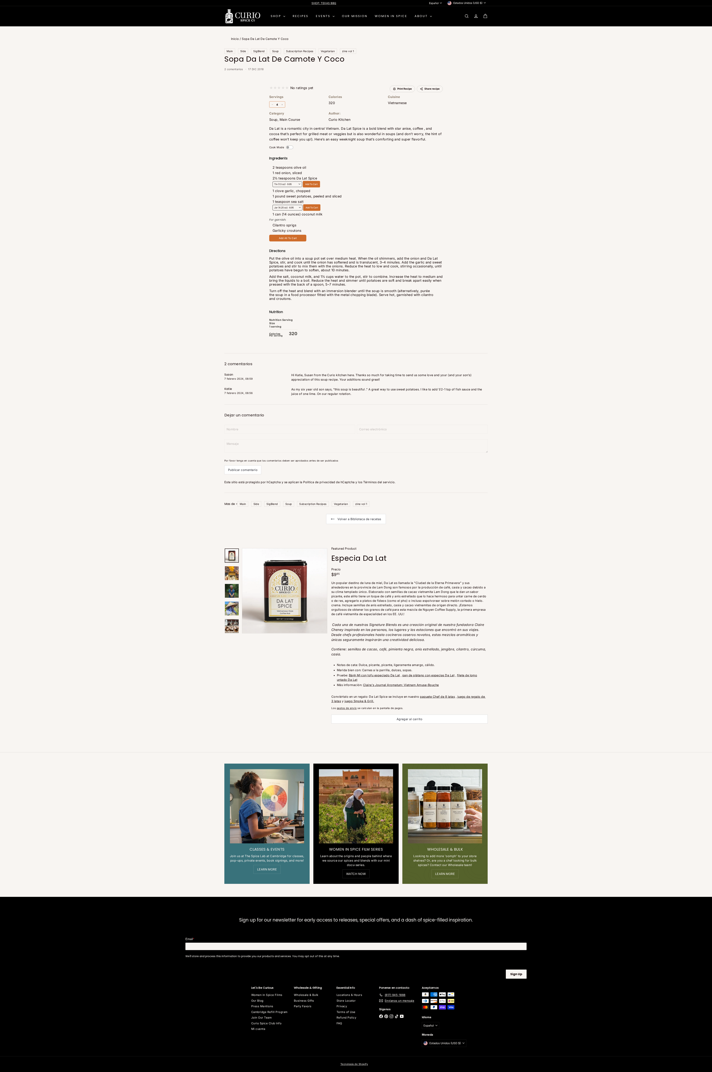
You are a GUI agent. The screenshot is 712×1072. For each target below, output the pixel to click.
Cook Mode (276, 147)
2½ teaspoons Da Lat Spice (295, 178)
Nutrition (276, 312)
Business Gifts (304, 1000)
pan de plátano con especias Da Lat (428, 675)
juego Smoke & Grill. (359, 701)
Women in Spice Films (266, 995)
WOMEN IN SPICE (391, 16)
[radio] (271, 88)
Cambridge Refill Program (269, 1012)
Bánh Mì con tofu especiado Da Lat (374, 675)
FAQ (339, 1023)
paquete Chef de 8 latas (437, 696)
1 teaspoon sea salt (288, 202)
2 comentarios (234, 69)
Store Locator (346, 1000)
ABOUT (422, 16)
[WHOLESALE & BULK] (445, 806)
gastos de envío (347, 708)
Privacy (342, 1006)
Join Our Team (261, 1017)
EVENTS (324, 16)
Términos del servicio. (379, 482)
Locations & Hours (349, 995)
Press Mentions (262, 1006)
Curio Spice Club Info (266, 1023)
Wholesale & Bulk (306, 995)
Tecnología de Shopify (354, 1064)
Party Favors (303, 1006)
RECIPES (300, 16)
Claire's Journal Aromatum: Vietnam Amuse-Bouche (401, 685)
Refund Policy (346, 1017)
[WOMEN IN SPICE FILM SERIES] (356, 806)
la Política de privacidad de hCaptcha (327, 482)
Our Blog (257, 1000)
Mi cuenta (258, 1029)
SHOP (276, 16)
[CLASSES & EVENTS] (267, 806)
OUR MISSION (354, 16)
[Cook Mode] (289, 147)
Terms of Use (346, 1012)
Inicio (235, 39)
